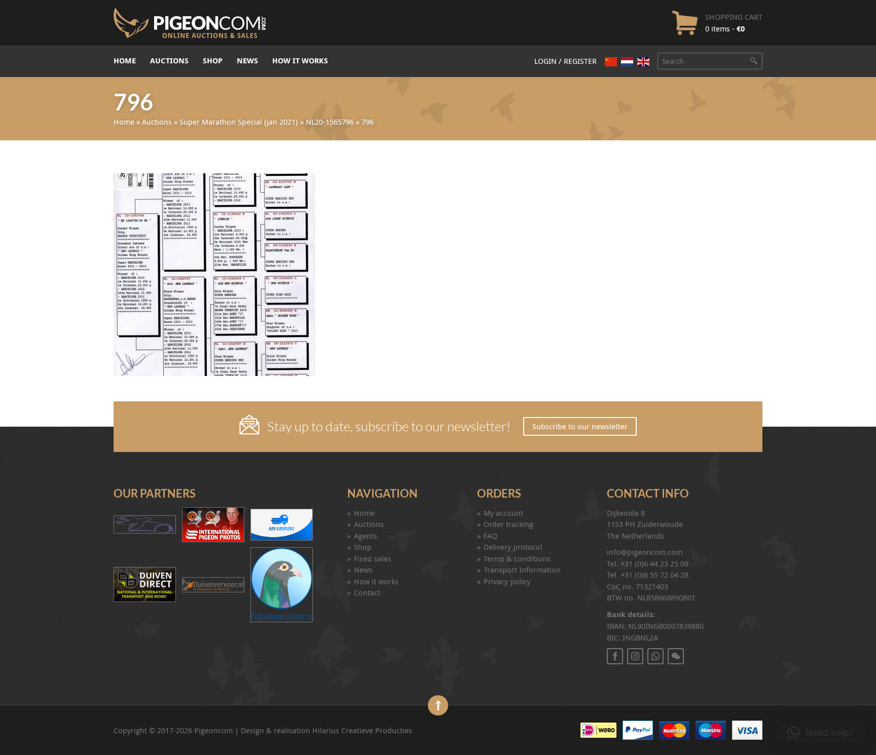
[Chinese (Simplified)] (611, 61)
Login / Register (565, 61)
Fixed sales (372, 558)
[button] (820, 733)
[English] (643, 62)
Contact (367, 592)
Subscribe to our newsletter (580, 426)
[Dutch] (627, 61)
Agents (365, 536)
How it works (300, 60)
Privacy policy (507, 581)
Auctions (169, 60)
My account (503, 513)
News (247, 60)
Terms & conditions (517, 558)
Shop (213, 60)
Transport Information (522, 569)
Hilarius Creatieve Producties (362, 730)
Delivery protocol (513, 547)
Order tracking (508, 524)
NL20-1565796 (330, 122)
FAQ (490, 536)
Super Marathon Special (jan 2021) (238, 122)
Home (125, 60)
